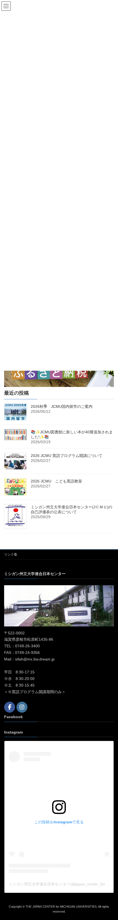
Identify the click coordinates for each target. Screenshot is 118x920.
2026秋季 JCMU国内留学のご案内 (61, 406)
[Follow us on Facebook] (9, 707)
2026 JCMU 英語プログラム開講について (66, 455)
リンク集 (10, 554)
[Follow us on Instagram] (21, 707)
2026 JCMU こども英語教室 (56, 481)
